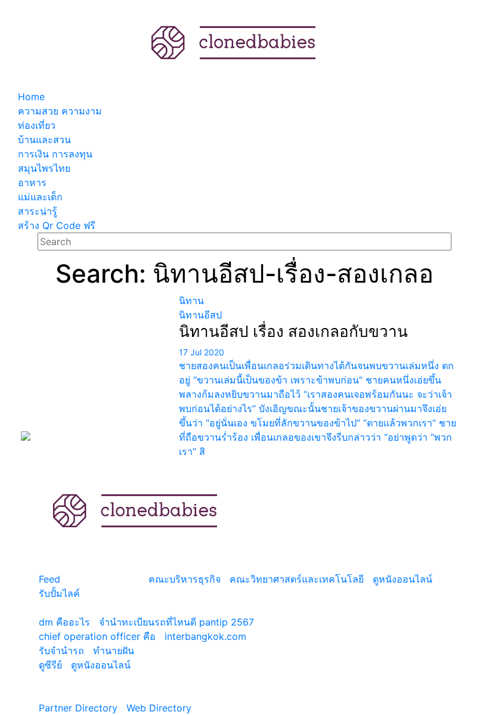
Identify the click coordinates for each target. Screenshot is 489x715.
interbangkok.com (205, 636)
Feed (49, 579)
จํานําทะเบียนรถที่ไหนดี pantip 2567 (176, 622)
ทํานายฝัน (113, 651)
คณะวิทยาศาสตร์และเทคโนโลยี (297, 579)
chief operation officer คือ (97, 636)
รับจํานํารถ (61, 651)
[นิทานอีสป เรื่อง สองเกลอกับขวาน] (95, 367)
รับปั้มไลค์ (59, 593)
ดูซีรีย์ (50, 665)
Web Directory (158, 708)
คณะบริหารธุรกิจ (184, 579)
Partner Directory (78, 708)
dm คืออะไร (64, 622)
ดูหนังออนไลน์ (402, 579)
